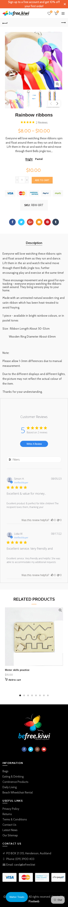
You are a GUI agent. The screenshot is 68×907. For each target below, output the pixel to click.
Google (30, 222)
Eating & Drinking (13, 776)
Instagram (37, 749)
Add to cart (42, 180)
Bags (5, 771)
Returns (7, 814)
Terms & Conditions (14, 819)
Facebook (12, 222)
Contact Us (9, 824)
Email (39, 222)
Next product (63, 22)
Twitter (21, 222)
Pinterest (47, 222)
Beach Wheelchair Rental (17, 792)
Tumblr (55, 222)
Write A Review (34, 443)
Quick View (60, 610)
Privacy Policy (10, 808)
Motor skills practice (17, 669)
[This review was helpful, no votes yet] (52, 520)
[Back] (5, 22)
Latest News (9, 830)
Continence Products (15, 782)
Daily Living (9, 787)
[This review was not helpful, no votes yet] (58, 520)
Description (34, 243)
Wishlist (51, 12)
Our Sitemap (10, 835)
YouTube (43, 749)
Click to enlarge (57, 84)
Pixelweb (34, 901)
